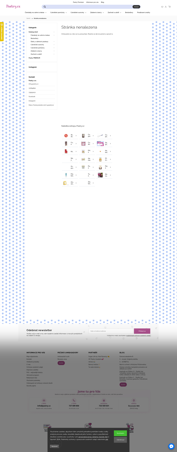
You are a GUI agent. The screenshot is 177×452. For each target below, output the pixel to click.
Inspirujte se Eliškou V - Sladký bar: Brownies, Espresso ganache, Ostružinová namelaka (133, 379)
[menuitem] (35, 12)
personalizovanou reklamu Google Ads (93, 437)
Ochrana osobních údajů (35, 367)
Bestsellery (34, 38)
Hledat (136, 7)
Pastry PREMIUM (34, 58)
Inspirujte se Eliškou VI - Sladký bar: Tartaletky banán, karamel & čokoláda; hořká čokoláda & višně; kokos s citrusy (132, 373)
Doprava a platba (32, 370)
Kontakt (29, 359)
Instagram (32, 101)
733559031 (32, 92)
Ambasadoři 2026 (63, 356)
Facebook (32, 96)
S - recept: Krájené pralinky (129, 359)
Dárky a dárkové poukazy (39, 41)
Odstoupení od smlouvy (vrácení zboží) (39, 383)
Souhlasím (120, 433)
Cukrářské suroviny (37, 44)
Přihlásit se (142, 331)
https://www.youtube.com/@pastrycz (41, 105)
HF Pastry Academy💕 (96, 359)
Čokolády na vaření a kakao (40, 35)
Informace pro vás (92, 2)
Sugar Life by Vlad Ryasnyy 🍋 (98, 356)
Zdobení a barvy (36, 51)
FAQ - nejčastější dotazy (35, 372)
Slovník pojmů (31, 386)
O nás (28, 364)
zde (106, 439)
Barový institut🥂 (94, 364)
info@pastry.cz (33, 84)
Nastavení (55, 446)
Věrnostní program (33, 375)
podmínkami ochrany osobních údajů (138, 335)
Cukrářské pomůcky (38, 48)
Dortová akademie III (126, 356)
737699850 (32, 88)
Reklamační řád (32, 378)
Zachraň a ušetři (36, 54)
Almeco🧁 (91, 362)
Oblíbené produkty (33, 362)
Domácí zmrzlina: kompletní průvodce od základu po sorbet (133, 368)
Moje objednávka (32, 356)
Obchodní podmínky (33, 380)
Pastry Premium (78, 2)
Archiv (61, 363)
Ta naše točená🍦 (94, 367)
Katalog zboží (33, 32)
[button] (171, 446)
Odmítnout (120, 440)
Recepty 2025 (62, 359)
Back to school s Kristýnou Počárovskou (133, 364)
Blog (102, 2)
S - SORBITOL (124, 362)
